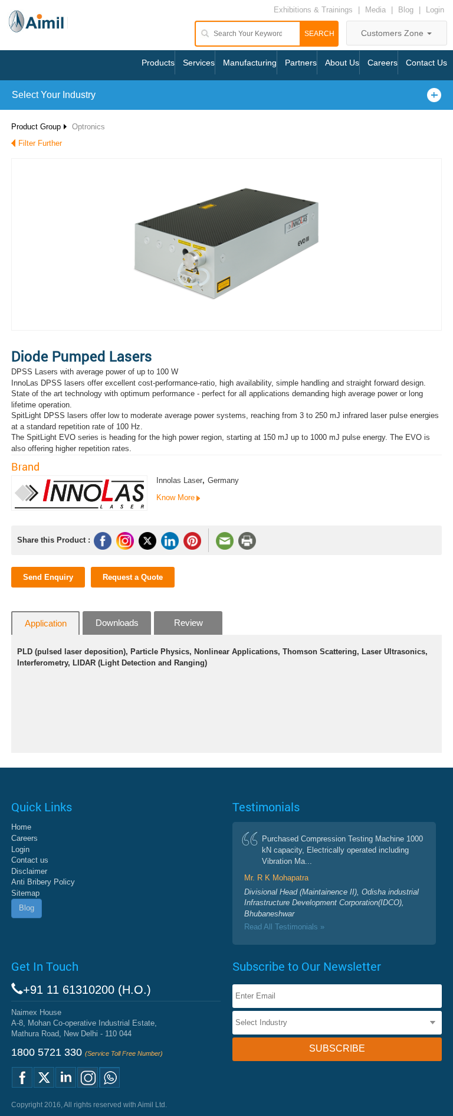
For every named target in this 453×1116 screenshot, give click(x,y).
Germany (223, 480)
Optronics (88, 126)
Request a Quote (133, 577)
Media (376, 9)
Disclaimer (29, 871)
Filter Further (40, 143)
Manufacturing (250, 62)
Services (199, 62)
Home (21, 827)
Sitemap (25, 893)
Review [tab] (188, 623)
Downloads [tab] (117, 623)
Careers (382, 62)
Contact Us (426, 62)
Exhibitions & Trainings (313, 9)
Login (435, 9)
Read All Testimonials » (284, 926)
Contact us (29, 860)
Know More (175, 497)
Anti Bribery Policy (43, 881)
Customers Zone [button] (393, 33)
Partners (301, 62)
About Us (342, 62)
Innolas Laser (179, 480)
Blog (405, 9)
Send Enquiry (48, 577)
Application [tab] (46, 623)
